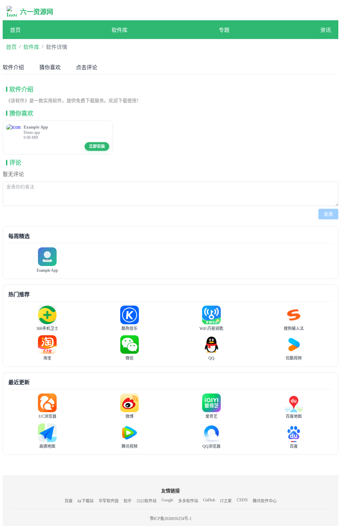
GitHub (209, 500)
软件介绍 (13, 67)
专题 (224, 30)
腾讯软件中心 (265, 501)
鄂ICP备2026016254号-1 (170, 518)
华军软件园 (109, 501)
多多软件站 (188, 501)
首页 (15, 30)
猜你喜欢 (50, 67)
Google (167, 500)
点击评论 (86, 67)
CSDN (242, 500)
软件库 (120, 30)
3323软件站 (147, 501)
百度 (69, 501)
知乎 (128, 501)
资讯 (325, 30)
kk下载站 (86, 501)
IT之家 (226, 501)
